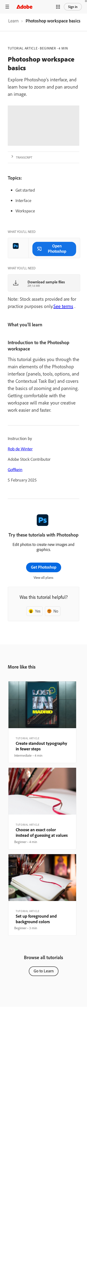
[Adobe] (24, 6)
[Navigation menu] (7, 6)
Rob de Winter (20, 449)
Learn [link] (13, 21)
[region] (42, 722)
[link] (13, 22)
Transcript (24, 157)
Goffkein (15, 469)
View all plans (43, 577)
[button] (58, 7)
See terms (63, 306)
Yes (37, 611)
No (55, 611)
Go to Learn (44, 970)
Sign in (73, 7)
